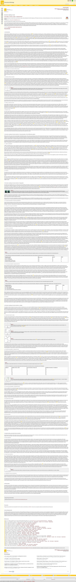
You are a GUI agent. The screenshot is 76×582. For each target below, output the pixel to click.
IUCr (70, 0)
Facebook (55, 575)
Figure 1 (12, 87)
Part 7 (59, 8)
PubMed (33, 529)
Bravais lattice (31, 154)
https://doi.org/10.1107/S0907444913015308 (63, 9)
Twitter (44, 575)
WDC (74, 0)
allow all (25, 581)
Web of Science (29, 527)
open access (37, 5)
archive (6, 5)
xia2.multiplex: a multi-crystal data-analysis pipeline (12, 558)
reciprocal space (24, 174)
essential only (29, 581)
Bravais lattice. (14, 299)
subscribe (31, 5)
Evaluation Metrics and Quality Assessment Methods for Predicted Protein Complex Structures (51, 556)
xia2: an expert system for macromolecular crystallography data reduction (15, 556)
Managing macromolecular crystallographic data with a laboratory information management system (19, 567)
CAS (35, 527)
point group (10, 56)
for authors (16, 5)
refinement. (28, 208)
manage (33, 581)
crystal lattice (66, 184)
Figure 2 (12, 190)
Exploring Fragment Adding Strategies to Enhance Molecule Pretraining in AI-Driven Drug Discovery (51, 561)
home (2, 5)
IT (72, 0)
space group (65, 423)
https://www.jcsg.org (25, 66)
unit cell (43, 55)
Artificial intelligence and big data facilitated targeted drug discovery (47, 563)
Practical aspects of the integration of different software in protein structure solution (16, 561)
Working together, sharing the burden (42, 558)
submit (26, 5)
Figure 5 (12, 338)
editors (10, 5)
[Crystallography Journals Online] (68, 0)
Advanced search (53, 579)
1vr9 (54, 186)
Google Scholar (50, 520)
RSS (70, 575)
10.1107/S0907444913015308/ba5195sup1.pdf (20, 499)
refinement (51, 176)
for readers (21, 5)
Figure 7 (12, 469)
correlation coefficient (36, 412)
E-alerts (31, 575)
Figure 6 (12, 378)
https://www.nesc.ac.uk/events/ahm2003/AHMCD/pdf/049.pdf (39, 520)
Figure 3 (12, 324)
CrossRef (33, 527)
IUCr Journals (39, 527)
